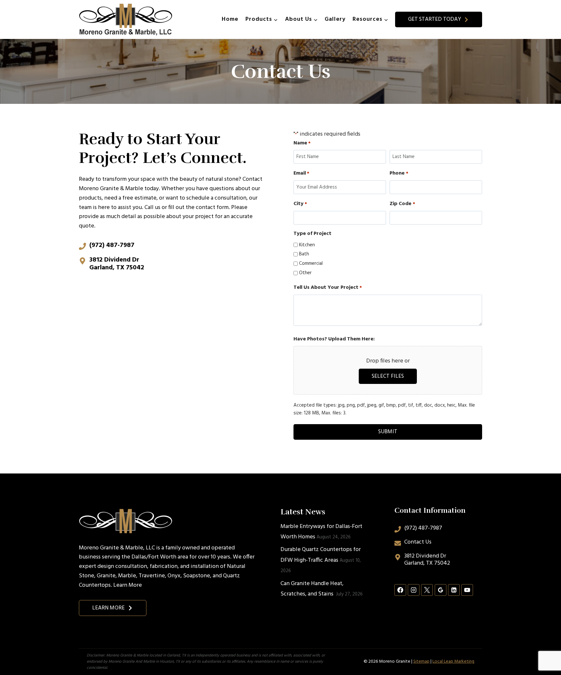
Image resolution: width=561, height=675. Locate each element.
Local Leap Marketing (453, 661)
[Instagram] (413, 590)
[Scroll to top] (544, 649)
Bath (304, 254)
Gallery (335, 19)
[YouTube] (467, 590)
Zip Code (402, 204)
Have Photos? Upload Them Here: (334, 339)
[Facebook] (400, 590)
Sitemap (421, 661)
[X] (427, 590)
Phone (399, 173)
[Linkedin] (454, 590)
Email (301, 173)
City (300, 204)
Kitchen (307, 245)
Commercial (311, 263)
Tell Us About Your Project (327, 288)
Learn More (127, 585)
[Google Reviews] (440, 590)
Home (230, 19)
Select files (388, 376)
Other (305, 273)
